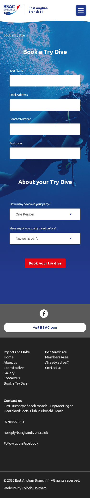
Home (8, 357)
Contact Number (20, 119)
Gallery (9, 373)
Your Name (17, 70)
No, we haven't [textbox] (27, 238)
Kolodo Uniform (34, 488)
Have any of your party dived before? (33, 228)
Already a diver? (57, 362)
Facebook (30, 443)
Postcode (16, 143)
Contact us (12, 378)
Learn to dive (14, 368)
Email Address (19, 94)
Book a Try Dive (16, 383)
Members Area (56, 357)
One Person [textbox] (25, 214)
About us (10, 362)
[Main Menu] (81, 10)
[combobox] (45, 214)
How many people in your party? (30, 204)
